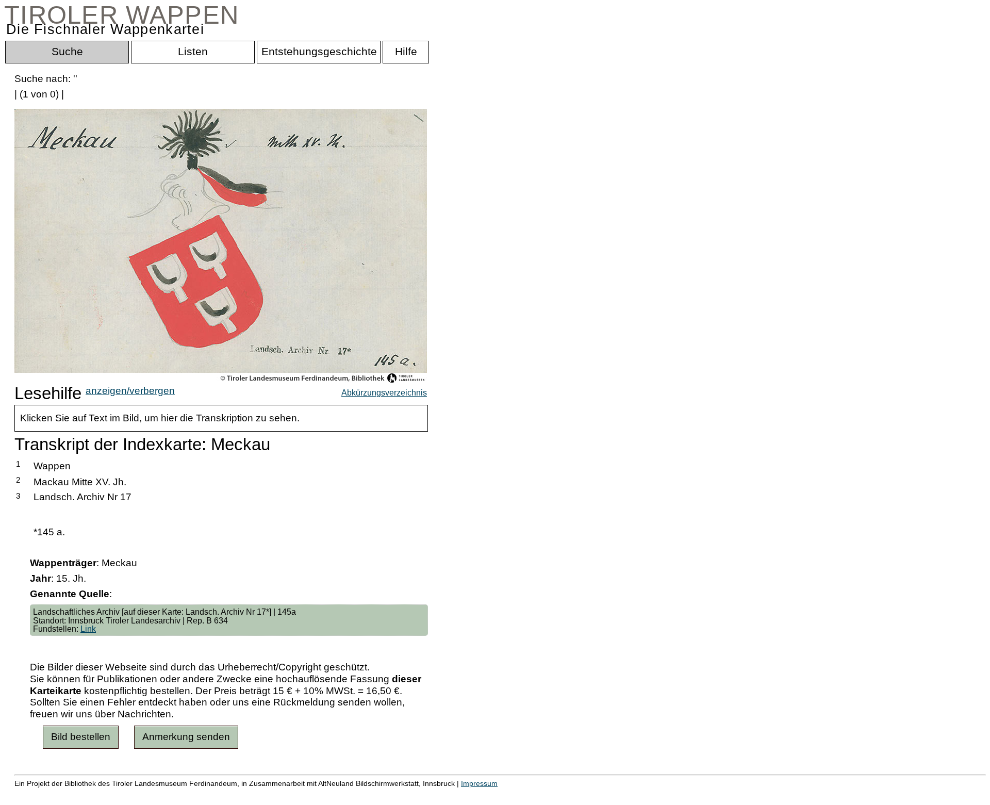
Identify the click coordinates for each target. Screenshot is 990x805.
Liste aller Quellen (362, 794)
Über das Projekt (447, 794)
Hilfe (502, 794)
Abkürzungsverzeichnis (384, 392)
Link (88, 628)
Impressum (479, 783)
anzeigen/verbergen (130, 390)
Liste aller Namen (276, 794)
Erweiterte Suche (52, 794)
